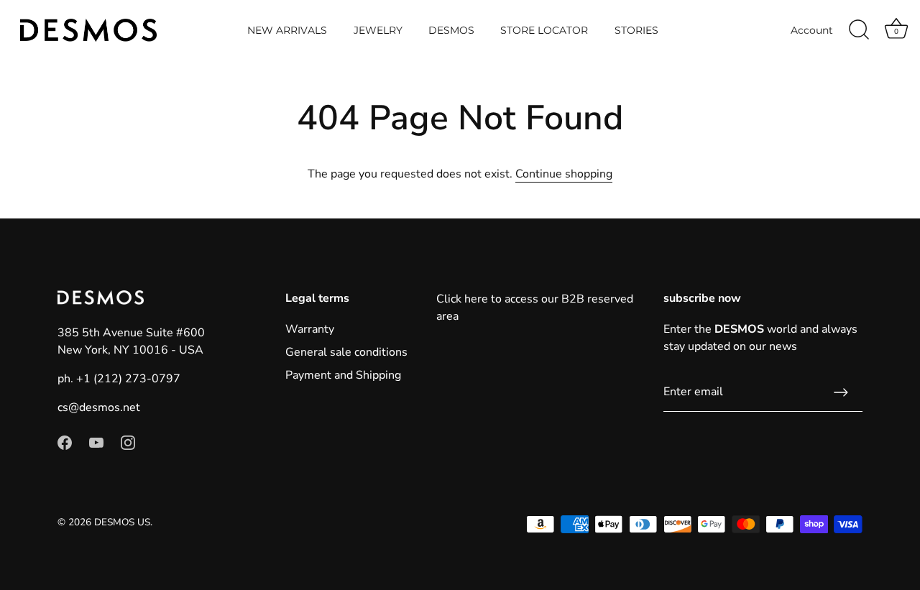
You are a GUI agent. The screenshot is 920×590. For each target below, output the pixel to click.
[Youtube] (96, 442)
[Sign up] (840, 392)
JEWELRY (378, 30)
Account (812, 30)
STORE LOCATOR (544, 30)
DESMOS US (122, 522)
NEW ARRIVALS (287, 30)
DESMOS (451, 30)
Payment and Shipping (343, 375)
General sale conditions (346, 352)
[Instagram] (128, 442)
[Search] (859, 30)
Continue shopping (563, 174)
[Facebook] (65, 442)
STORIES (636, 30)
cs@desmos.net (99, 407)
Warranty (309, 329)
